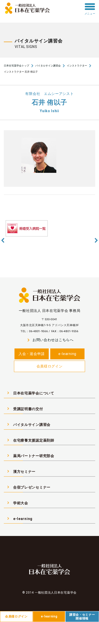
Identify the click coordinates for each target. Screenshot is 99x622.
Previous (2, 240)
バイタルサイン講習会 (48, 65)
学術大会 (17, 502)
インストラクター (77, 65)
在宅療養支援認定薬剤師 (30, 440)
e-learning (67, 354)
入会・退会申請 (32, 354)
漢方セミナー (21, 471)
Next (96, 240)
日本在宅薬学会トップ (16, 65)
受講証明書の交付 (24, 408)
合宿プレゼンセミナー (28, 487)
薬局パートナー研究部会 (30, 455)
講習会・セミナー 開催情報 (82, 616)
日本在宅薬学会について (30, 392)
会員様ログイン (50, 366)
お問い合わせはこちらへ (49, 340)
